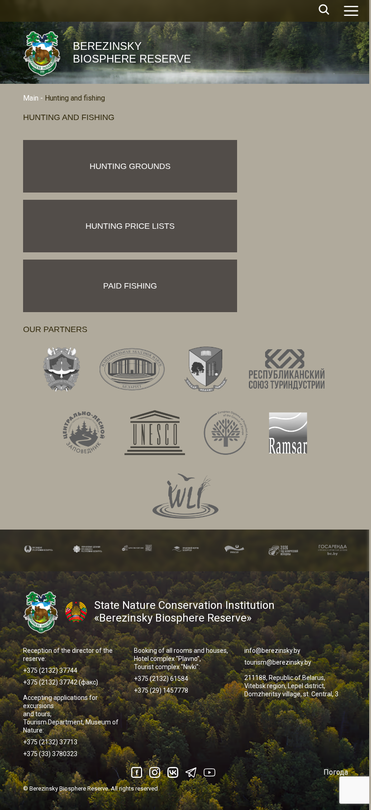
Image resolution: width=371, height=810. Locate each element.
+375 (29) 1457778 (161, 690)
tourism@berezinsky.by (277, 662)
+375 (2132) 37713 (50, 742)
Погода (335, 772)
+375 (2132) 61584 (161, 678)
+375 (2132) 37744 (50, 670)
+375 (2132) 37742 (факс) (60, 682)
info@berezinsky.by (272, 650)
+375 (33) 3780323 (50, 753)
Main (30, 98)
